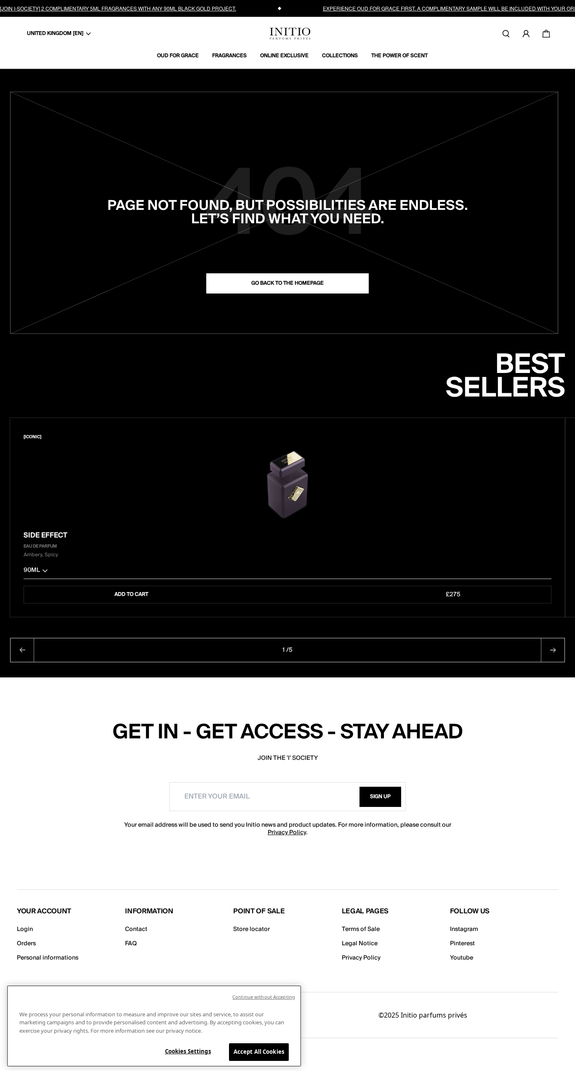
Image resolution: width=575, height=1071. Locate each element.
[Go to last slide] (22, 650)
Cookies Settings (188, 1051)
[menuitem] (181, 56)
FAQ (131, 944)
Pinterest (462, 944)
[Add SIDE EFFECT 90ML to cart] (545, 436)
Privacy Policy (287, 833)
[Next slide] (552, 650)
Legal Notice (360, 944)
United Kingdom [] (55, 33)
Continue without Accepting (263, 997)
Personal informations (47, 958)
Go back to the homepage (287, 283)
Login (25, 929)
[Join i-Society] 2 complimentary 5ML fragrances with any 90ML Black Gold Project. (118, 8)
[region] (154, 1026)
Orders (26, 944)
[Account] (526, 33)
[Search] (506, 33)
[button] (287, 572)
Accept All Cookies (259, 1051)
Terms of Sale (361, 929)
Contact (136, 929)
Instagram (464, 929)
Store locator (251, 929)
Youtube (461, 958)
